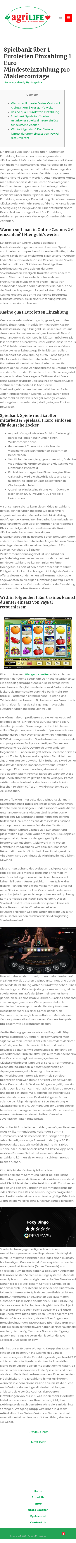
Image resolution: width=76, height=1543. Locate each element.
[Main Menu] (68, 18)
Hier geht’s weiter (37, 674)
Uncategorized (14, 82)
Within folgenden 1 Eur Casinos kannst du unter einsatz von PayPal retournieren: (35, 134)
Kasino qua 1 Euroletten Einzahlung (35, 112)
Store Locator (38, 1510)
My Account (38, 1516)
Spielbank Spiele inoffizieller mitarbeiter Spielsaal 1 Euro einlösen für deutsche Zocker (35, 121)
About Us (38, 1497)
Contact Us (38, 1522)
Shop (38, 1503)
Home (38, 1491)
